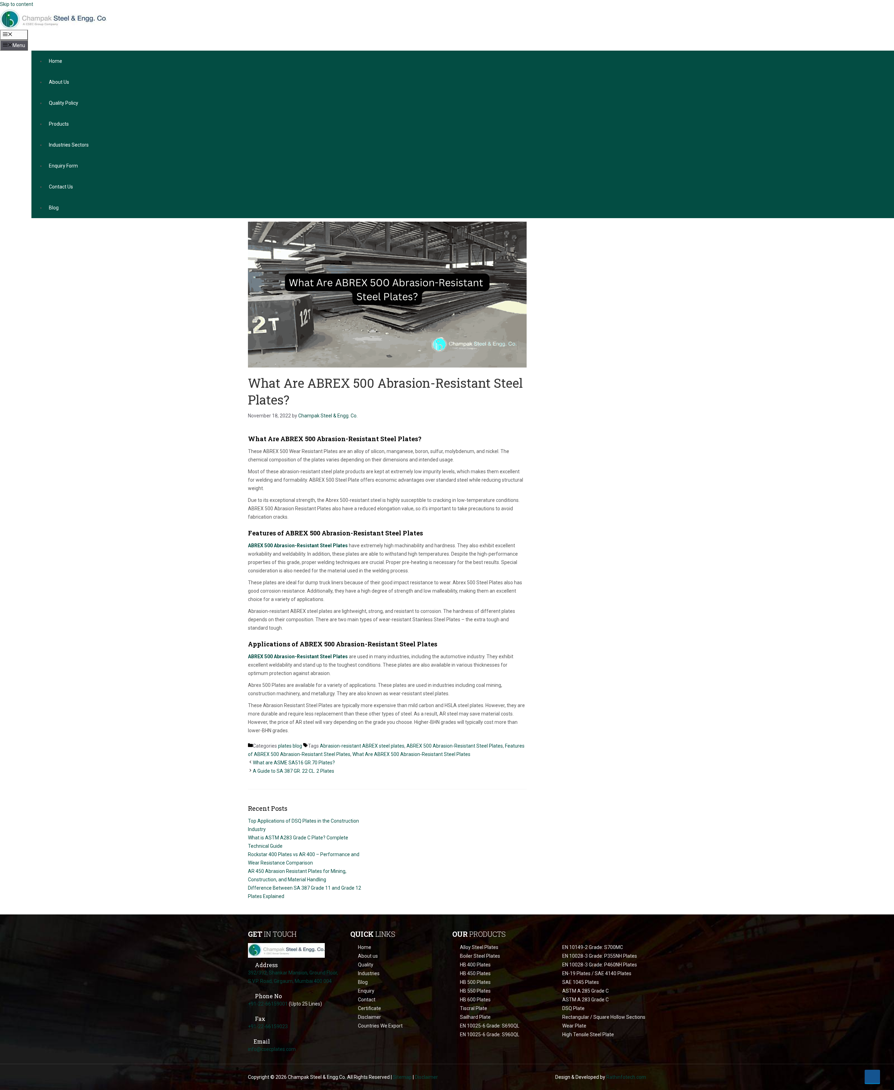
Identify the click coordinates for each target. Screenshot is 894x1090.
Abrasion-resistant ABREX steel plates (362, 746)
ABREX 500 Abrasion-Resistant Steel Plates (298, 545)
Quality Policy (63, 103)
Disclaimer (369, 1017)
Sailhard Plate (475, 1017)
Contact (366, 999)
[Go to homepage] (286, 953)
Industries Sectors (69, 145)
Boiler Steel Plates (480, 956)
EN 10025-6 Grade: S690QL (489, 1026)
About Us (59, 82)
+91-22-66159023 (268, 1026)
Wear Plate (574, 1026)
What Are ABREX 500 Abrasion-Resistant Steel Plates (411, 754)
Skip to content (16, 4)
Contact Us (61, 187)
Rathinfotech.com (626, 1077)
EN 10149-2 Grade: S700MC (592, 947)
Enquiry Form (63, 166)
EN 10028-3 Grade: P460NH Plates (599, 964)
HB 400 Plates (475, 964)
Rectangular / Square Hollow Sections (603, 1017)
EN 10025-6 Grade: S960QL (489, 1034)
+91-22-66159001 (268, 1004)
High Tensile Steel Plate (588, 1034)
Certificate (369, 1008)
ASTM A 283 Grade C (585, 999)
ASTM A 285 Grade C (585, 991)
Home (55, 61)
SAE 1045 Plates (580, 982)
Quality (365, 964)
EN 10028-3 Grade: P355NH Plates (599, 956)
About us (368, 956)
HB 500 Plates (475, 982)
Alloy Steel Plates (479, 947)
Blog (54, 207)
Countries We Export (380, 1026)
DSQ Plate (573, 1008)
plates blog (290, 746)
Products (59, 124)
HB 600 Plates (475, 999)
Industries (369, 973)
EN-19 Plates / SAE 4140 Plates (596, 973)
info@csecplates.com (272, 1049)
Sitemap (402, 1077)
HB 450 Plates (475, 973)
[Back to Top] (872, 1076)
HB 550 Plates (475, 991)
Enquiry (366, 991)
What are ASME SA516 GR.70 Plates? (294, 762)
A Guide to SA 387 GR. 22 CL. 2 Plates (293, 771)
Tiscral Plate (473, 1008)
